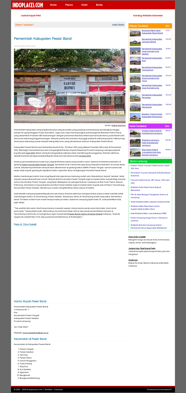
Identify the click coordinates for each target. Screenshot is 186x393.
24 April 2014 (85, 156)
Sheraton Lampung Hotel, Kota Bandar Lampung (150, 143)
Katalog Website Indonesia (148, 15)
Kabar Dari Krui (119, 125)
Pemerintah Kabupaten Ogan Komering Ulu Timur (152, 78)
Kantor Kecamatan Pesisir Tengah (38, 164)
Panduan (58, 389)
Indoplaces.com (35, 389)
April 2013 (30, 153)
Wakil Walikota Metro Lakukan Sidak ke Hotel (150, 202)
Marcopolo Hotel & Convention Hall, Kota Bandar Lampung (151, 152)
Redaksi (48, 389)
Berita (99, 5)
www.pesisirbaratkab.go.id (35, 332)
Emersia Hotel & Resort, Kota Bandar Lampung (152, 131)
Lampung (28, 24)
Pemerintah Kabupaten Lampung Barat (152, 40)
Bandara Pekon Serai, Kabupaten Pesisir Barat (152, 31)
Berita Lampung (138, 161)
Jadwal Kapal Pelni (31, 15)
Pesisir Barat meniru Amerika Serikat (85, 214)
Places (69, 5)
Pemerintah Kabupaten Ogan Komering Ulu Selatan (152, 51)
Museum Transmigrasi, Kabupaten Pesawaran (152, 115)
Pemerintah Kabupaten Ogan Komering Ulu (152, 86)
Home (53, 5)
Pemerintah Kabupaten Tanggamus (152, 68)
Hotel (84, 5)
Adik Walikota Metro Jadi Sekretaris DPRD (148, 213)
